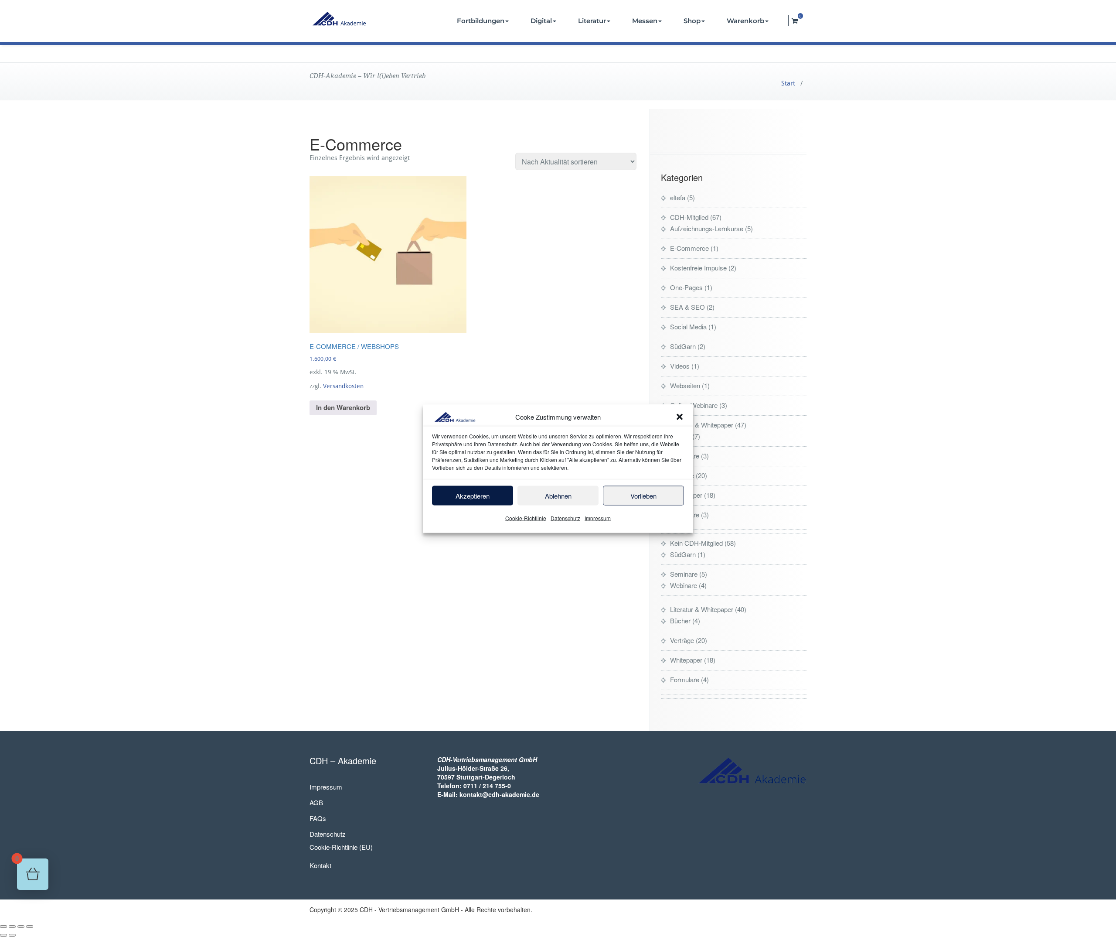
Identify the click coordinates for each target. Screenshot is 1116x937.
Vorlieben (643, 495)
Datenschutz (565, 518)
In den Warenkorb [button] (343, 407)
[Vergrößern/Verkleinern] (3, 926)
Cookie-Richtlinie (525, 518)
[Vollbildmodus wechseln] (12, 926)
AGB (316, 802)
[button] (679, 416)
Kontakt (320, 865)
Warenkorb (745, 21)
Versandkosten (343, 386)
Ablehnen (558, 495)
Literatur (592, 21)
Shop (692, 21)
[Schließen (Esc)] (29, 926)
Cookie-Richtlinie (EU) (341, 847)
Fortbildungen (480, 21)
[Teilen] (20, 926)
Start (788, 83)
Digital (541, 21)
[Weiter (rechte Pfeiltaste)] (12, 935)
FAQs (318, 818)
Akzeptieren (473, 495)
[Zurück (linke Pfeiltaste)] (3, 935)
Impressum (598, 518)
